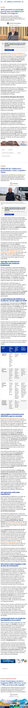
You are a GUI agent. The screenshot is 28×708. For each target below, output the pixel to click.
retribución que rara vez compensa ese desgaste (12, 251)
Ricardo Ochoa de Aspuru (15, 23)
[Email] (25, 707)
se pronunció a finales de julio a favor (11, 541)
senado (19, 152)
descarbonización (6, 156)
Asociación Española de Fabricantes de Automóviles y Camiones (13, 54)
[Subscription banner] (14, 664)
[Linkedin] (11, 707)
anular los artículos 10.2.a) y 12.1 (16, 523)
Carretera (3, 166)
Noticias (3, 7)
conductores (4, 668)
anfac (3, 149)
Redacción (15, 183)
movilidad (10, 149)
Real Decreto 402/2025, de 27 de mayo (13, 418)
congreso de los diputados (8, 152)
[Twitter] (7, 707)
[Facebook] (2, 707)
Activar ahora (8, 50)
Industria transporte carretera (8, 678)
